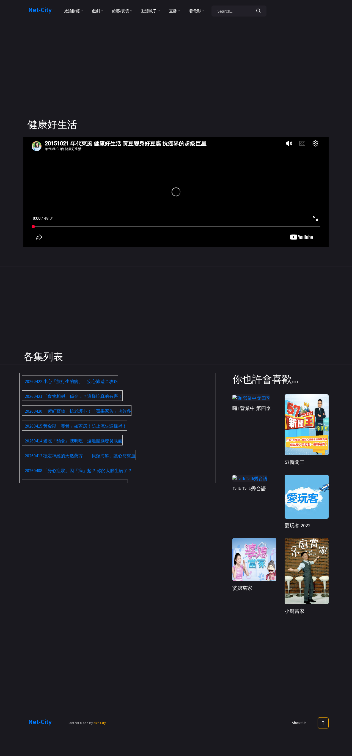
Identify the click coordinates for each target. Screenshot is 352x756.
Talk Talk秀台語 (249, 488)
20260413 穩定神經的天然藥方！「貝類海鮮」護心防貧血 (80, 455)
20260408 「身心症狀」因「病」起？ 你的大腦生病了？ (78, 470)
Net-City (100, 723)
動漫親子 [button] (149, 11)
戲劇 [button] (96, 11)
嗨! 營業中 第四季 (251, 408)
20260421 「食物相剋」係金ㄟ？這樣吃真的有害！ (73, 396)
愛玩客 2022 (297, 525)
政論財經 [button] (72, 11)
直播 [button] (173, 11)
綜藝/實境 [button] (120, 11)
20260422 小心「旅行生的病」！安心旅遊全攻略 (71, 381)
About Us (299, 722)
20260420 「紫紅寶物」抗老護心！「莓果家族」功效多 (78, 411)
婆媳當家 (242, 588)
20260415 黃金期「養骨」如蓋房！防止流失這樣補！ (76, 426)
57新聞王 (294, 462)
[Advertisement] (176, 79)
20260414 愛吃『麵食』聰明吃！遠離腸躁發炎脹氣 (73, 441)
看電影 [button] (195, 11)
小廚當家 (294, 611)
